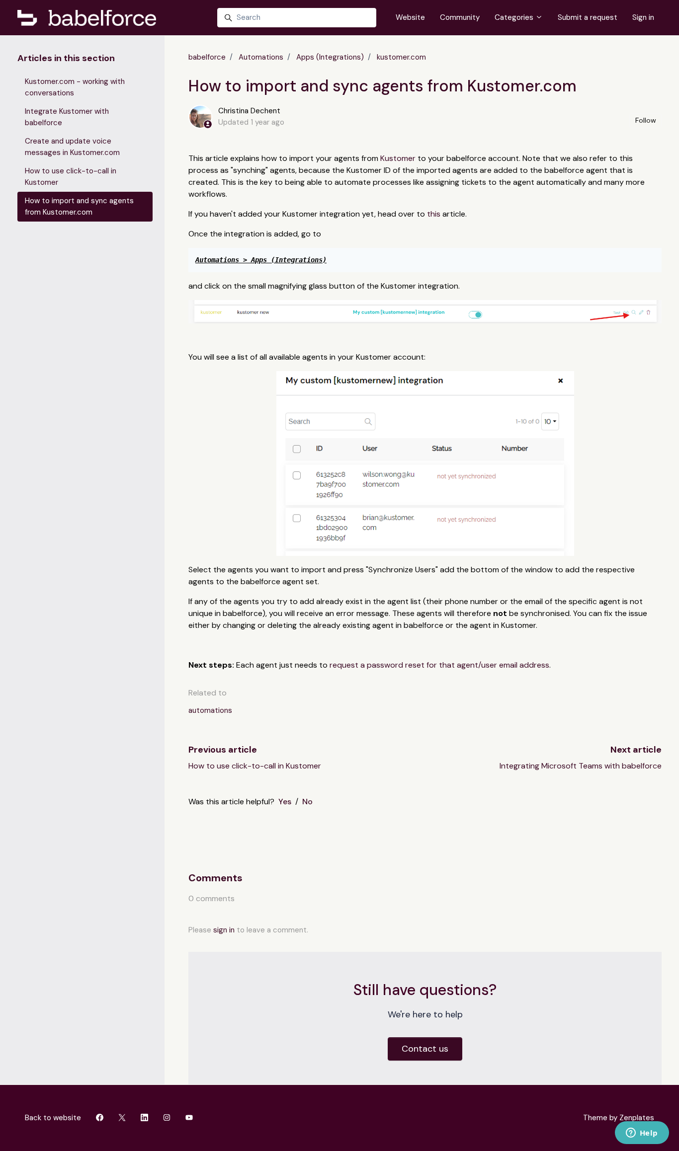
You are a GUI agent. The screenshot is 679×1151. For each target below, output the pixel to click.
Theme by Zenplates (618, 1117)
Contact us (425, 1049)
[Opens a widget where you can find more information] (641, 1133)
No (307, 801)
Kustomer (399, 158)
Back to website (53, 1118)
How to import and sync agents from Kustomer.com (79, 206)
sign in (224, 930)
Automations (261, 57)
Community (460, 17)
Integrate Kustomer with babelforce (67, 117)
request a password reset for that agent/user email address (439, 665)
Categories (515, 17)
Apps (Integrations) (330, 57)
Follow (645, 120)
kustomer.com (401, 57)
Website (410, 17)
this (433, 214)
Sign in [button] (643, 17)
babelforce (207, 57)
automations (210, 710)
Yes (284, 801)
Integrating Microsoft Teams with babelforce (581, 766)
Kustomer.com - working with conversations (75, 87)
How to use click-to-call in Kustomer (254, 766)
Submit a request (587, 17)
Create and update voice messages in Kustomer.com (72, 146)
